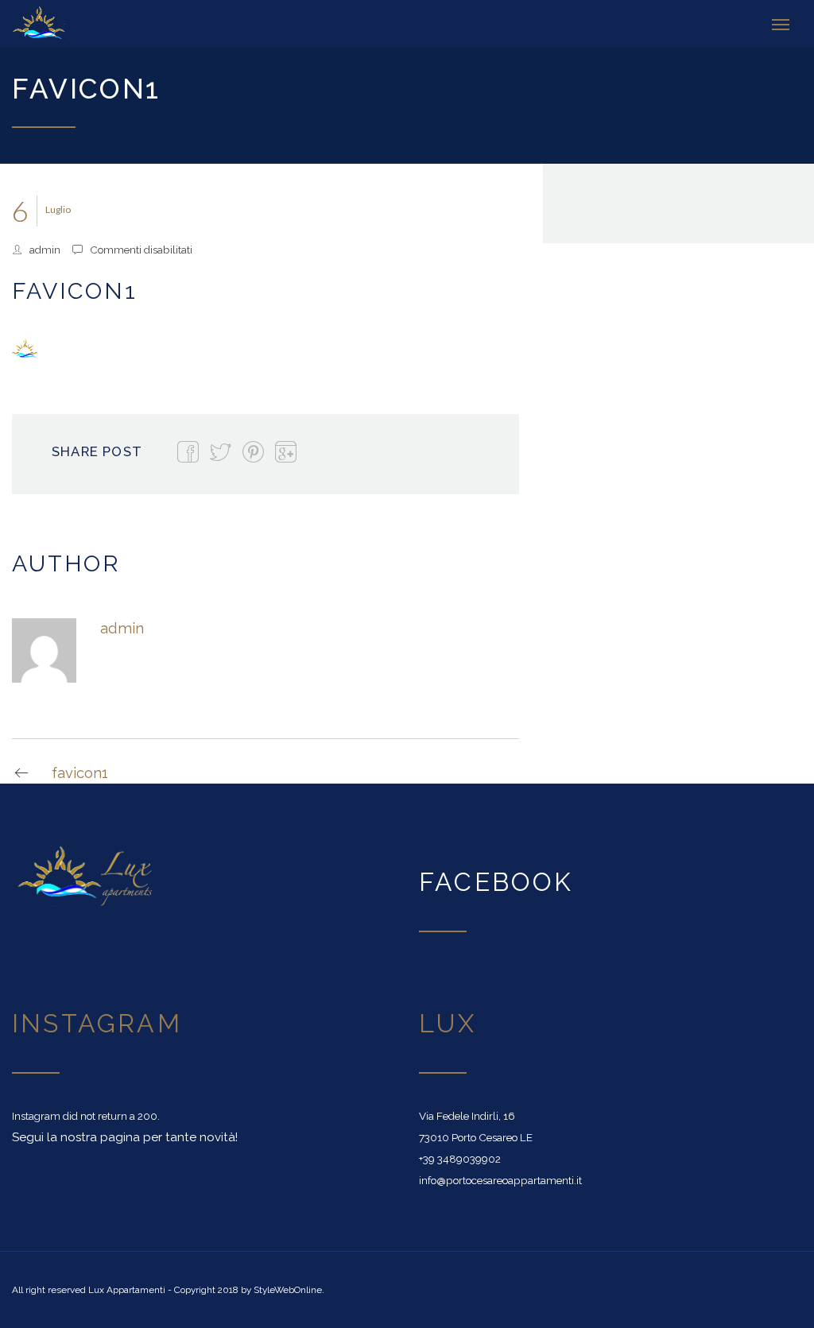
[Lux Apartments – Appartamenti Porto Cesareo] (68, 24)
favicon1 (80, 773)
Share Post (97, 451)
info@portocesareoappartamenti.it (500, 1180)
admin (44, 249)
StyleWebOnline (288, 1289)
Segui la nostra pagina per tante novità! (125, 1137)
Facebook (496, 881)
